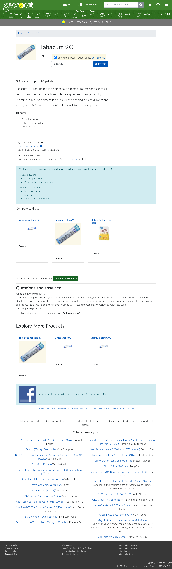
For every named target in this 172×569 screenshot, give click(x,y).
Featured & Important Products (75, 551)
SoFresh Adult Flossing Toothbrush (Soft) (42, 479)
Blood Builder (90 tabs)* (43, 490)
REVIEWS (82, 22)
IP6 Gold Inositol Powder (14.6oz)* (41, 517)
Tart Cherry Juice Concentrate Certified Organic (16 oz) (44, 440)
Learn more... (98, 58)
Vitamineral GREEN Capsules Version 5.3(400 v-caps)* (43, 507)
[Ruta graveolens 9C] (68, 239)
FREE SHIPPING (90, 5)
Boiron (41, 33)
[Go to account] (158, 5)
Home (21, 33)
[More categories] (168, 14)
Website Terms (11, 548)
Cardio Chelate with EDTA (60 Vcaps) (112, 505)
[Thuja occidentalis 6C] (32, 357)
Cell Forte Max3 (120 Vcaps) (112, 537)
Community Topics (70, 554)
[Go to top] (63, 23)
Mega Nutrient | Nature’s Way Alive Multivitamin (122, 520)
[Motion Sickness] (104, 239)
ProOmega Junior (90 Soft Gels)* (114, 494)
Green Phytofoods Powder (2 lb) (115, 515)
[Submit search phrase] (141, 5)
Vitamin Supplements (128, 545)
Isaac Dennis (27, 143)
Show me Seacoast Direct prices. (81, 58)
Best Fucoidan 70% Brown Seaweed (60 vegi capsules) (118, 472)
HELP (70, 5)
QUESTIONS (96, 22)
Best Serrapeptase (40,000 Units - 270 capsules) (115, 449)
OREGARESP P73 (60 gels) (106, 500)
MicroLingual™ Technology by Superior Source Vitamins (122, 481)
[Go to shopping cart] (149, 5)
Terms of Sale (11, 545)
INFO (71, 22)
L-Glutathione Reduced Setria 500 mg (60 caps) (114, 455)
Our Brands (67, 545)
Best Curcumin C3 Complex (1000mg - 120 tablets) (42, 522)
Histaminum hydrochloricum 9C (46, 485)
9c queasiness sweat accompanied (82, 408)
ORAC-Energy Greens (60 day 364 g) (41, 496)
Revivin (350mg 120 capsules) (41, 449)
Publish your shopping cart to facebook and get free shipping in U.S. (71, 394)
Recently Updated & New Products (77, 548)
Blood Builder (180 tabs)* (117, 466)
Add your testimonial (66, 278)
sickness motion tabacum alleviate (51, 408)
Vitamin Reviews (126, 554)
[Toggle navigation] (166, 5)
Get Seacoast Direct (86, 11)
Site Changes (124, 551)
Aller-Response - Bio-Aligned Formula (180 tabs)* (41, 502)
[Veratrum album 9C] (32, 239)
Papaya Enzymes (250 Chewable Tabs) (113, 461)
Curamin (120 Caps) (41, 464)
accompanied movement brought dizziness (116, 408)
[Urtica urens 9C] (68, 357)
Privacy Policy (11, 551)
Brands (31, 33)
